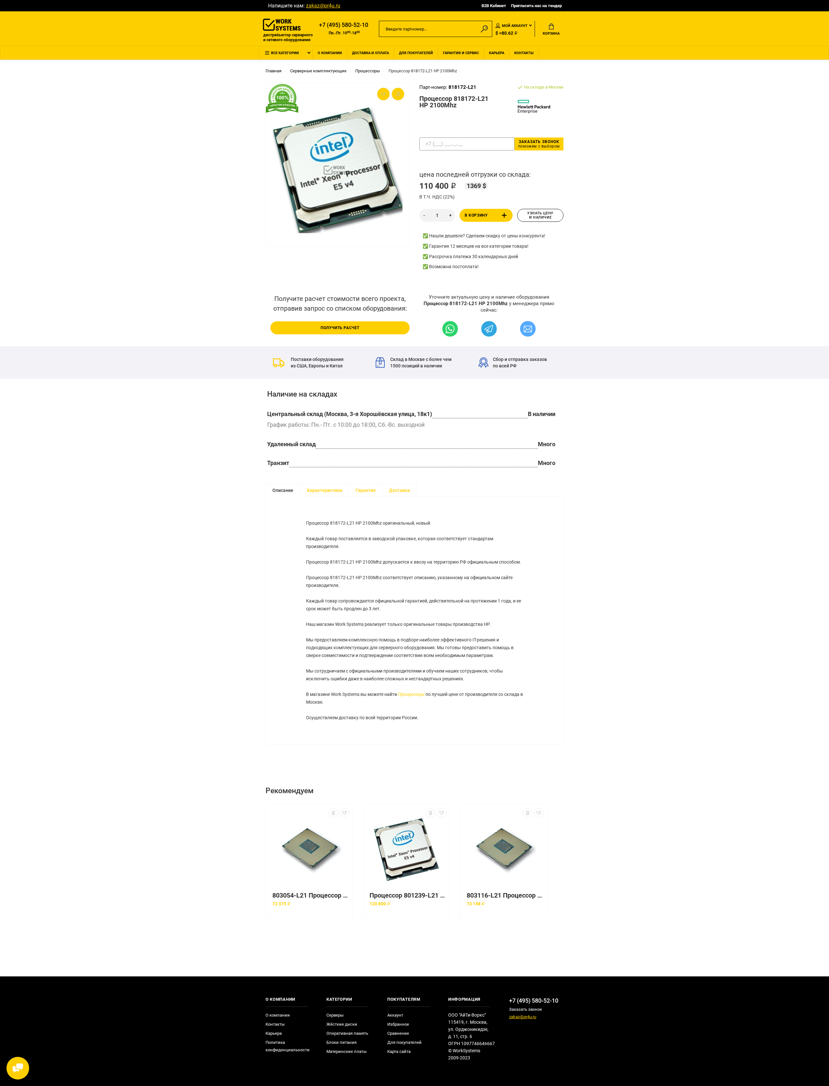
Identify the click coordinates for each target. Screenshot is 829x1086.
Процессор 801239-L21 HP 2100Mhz (408, 895)
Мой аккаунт (515, 26)
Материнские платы (346, 1051)
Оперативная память (347, 1033)
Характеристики (324, 490)
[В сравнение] (333, 813)
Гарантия (366, 490)
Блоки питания (341, 1042)
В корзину (476, 215)
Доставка (399, 490)
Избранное (398, 1024)
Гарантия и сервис (461, 53)
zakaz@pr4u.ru (323, 5)
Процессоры (411, 694)
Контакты (524, 53)
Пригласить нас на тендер (536, 5)
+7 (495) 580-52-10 (343, 25)
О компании (330, 53)
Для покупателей (416, 53)
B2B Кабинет (494, 5)
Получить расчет (340, 328)
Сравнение (398, 1033)
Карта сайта (399, 1051)
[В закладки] (344, 813)
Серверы (335, 1015)
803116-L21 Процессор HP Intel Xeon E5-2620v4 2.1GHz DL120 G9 (505, 895)
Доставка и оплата (370, 53)
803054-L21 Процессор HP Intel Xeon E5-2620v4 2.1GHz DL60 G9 (310, 895)
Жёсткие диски (341, 1024)
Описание (282, 490)
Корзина (551, 33)
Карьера (496, 53)
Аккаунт (395, 1015)
